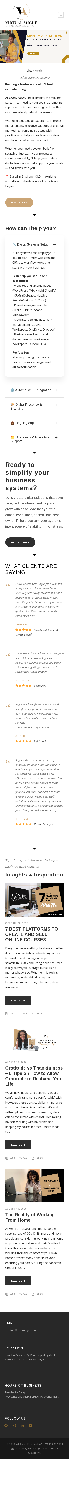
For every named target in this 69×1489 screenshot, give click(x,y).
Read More (18, 1000)
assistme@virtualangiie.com (31, 1448)
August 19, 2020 (16, 1208)
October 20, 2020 (16, 923)
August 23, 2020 (16, 1062)
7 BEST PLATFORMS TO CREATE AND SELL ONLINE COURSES (31, 934)
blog (40, 1013)
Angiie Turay (18, 1013)
